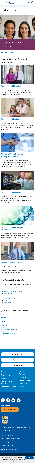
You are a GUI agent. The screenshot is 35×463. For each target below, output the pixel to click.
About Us (4, 317)
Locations (4, 325)
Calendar (21, 386)
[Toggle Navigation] (2, 2)
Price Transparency (8, 445)
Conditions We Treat (8, 387)
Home (3, 6)
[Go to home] (16, 2)
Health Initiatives (9, 296)
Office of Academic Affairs (12, 263)
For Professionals (17, 365)
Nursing (6, 300)
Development (8, 293)
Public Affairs (8, 302)
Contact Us (4, 321)
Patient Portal (23, 383)
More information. (28, 461)
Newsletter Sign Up (10, 409)
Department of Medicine (11, 86)
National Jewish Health (11, 449)
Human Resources (9, 298)
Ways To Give (17, 360)
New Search (8, 53)
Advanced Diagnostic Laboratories (14, 291)
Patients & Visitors (17, 354)
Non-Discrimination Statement (11, 439)
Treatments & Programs (9, 329)
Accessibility (5, 442)
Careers (4, 378)
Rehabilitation (8, 305)
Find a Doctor (5, 375)
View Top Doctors (7, 47)
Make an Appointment (8, 333)
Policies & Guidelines (8, 435)
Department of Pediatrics (11, 119)
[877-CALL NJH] (28, 2)
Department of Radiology (11, 192)
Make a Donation (25, 380)
